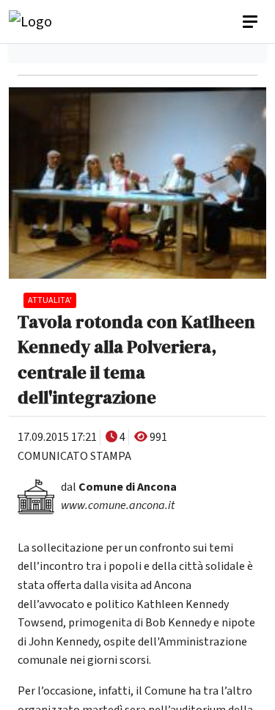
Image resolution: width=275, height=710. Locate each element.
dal (119, 487)
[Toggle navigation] (251, 22)
